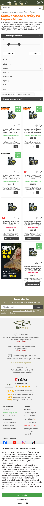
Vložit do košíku (16, 146)
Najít (40, 8)
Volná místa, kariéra (30, 425)
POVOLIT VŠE (22, 495)
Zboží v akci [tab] (7, 64)
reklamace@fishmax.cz (29, 359)
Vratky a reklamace (9, 422)
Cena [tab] (5, 40)
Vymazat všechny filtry (24, 94)
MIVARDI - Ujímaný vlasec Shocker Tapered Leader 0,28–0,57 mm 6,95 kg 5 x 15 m (32, 131)
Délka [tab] (5, 85)
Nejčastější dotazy (9, 428)
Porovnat (15, 125)
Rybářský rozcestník (31, 428)
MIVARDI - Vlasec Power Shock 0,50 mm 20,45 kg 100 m (11, 223)
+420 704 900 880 (11, 337)
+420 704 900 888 (15, 346)
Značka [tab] (6, 60)
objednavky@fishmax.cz (25, 356)
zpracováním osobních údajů (23, 311)
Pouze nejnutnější (22, 503)
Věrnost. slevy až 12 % (10, 412)
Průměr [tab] (6, 68)
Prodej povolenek (30, 422)
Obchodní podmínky (10, 416)
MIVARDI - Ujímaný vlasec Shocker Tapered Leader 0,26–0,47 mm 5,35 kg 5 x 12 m (11, 177)
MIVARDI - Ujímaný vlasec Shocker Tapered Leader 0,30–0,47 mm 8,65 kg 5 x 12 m (32, 268)
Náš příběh (27, 409)
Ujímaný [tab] (6, 81)
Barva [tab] (5, 89)
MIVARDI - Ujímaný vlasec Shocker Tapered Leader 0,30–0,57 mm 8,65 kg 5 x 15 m (11, 131)
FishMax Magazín (30, 412)
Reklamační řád (8, 425)
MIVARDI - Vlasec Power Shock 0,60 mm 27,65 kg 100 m (33, 176)
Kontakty (6, 409)
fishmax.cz (39, 3)
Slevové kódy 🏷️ (29, 419)
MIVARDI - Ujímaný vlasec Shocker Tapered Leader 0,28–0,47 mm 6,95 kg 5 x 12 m (32, 223)
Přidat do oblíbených (19, 125)
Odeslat (37, 307)
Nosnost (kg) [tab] (7, 76)
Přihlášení (26, 2)
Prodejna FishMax (30, 416)
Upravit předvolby (22, 499)
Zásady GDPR (7, 419)
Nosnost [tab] (6, 72)
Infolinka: (23, 334)
